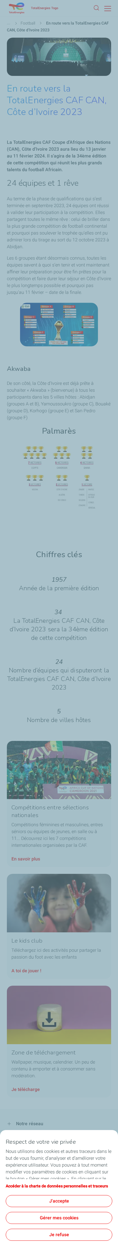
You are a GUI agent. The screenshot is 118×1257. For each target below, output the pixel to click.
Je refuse (59, 1234)
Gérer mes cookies (59, 1217)
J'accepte (59, 1201)
